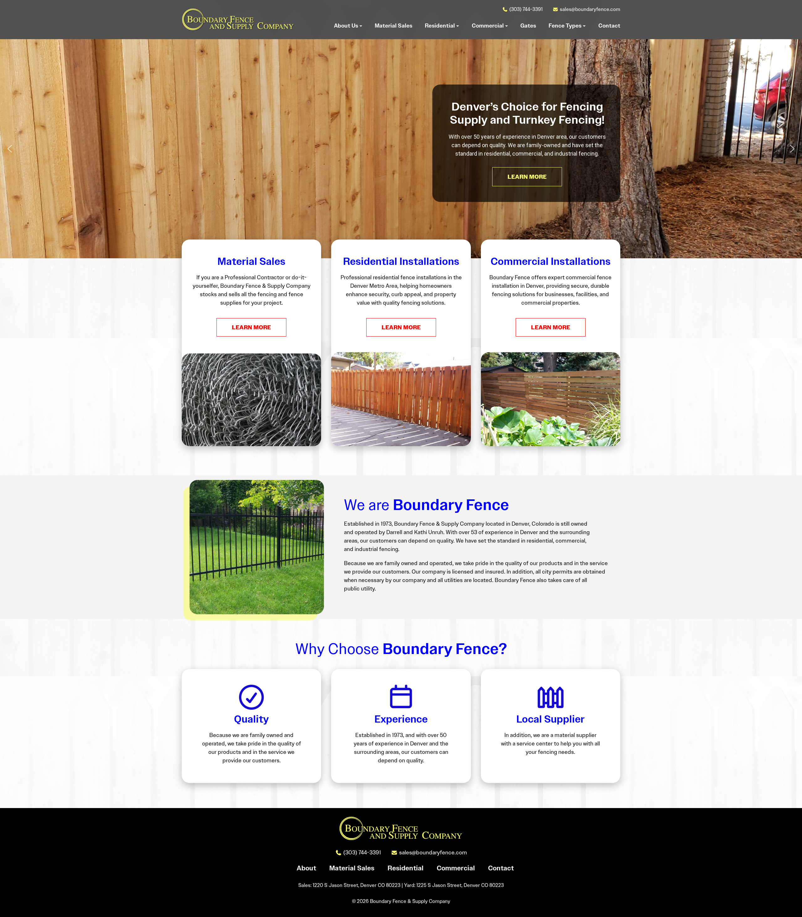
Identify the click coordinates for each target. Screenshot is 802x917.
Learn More (251, 327)
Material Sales (351, 868)
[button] (10, 149)
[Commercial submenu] (506, 25)
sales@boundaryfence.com (590, 9)
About (306, 868)
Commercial (456, 868)
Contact (501, 868)
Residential (406, 868)
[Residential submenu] (457, 25)
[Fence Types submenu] (584, 25)
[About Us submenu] (360, 25)
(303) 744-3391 (526, 9)
